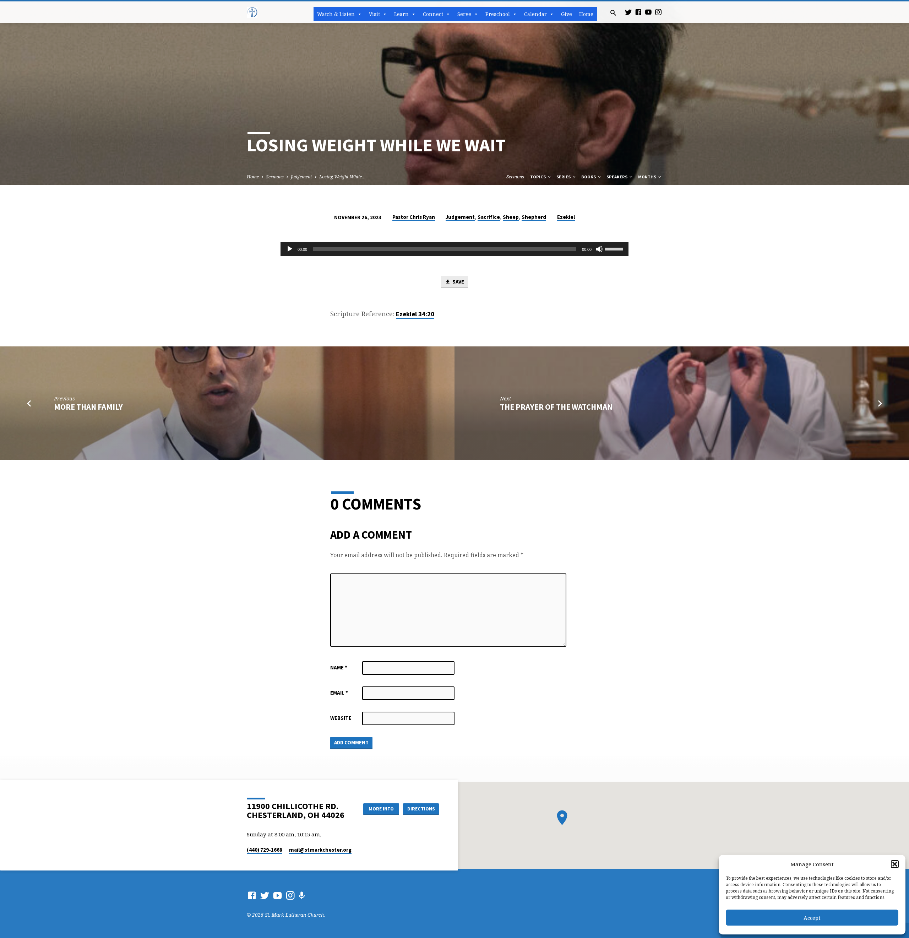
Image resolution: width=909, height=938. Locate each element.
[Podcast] (301, 895)
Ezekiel (566, 217)
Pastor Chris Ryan (413, 217)
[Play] (289, 249)
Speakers (617, 176)
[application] (454, 249)
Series (564, 176)
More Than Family (88, 407)
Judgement (301, 177)
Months (647, 176)
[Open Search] (613, 12)
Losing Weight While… (342, 177)
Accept (812, 917)
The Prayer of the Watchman (556, 407)
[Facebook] (638, 12)
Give (566, 14)
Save (457, 281)
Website (341, 718)
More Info (381, 808)
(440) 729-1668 (264, 849)
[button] (894, 864)
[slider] (615, 248)
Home (586, 14)
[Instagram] (658, 12)
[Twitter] (628, 12)
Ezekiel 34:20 (415, 314)
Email (339, 692)
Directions (421, 808)
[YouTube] (648, 12)
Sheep (511, 217)
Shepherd (534, 217)
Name (338, 667)
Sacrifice (489, 217)
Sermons (275, 177)
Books (589, 176)
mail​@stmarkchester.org (320, 849)
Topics (538, 176)
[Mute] (599, 249)
